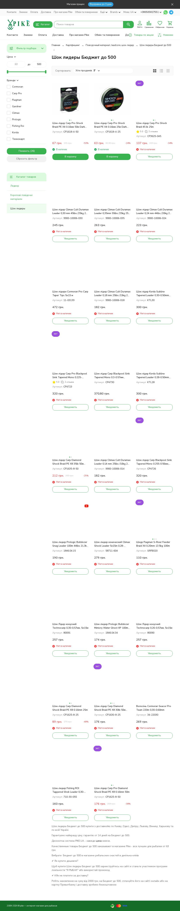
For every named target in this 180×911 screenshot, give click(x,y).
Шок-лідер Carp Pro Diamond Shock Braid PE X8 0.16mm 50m (112, 790)
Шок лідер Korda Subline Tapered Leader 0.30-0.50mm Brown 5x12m (152, 293)
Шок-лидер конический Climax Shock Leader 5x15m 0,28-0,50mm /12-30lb (112, 544)
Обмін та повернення (86, 12)
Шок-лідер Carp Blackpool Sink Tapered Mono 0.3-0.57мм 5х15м (112, 375)
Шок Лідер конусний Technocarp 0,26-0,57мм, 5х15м (154, 626)
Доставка (46, 12)
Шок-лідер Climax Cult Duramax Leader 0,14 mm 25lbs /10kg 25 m (112, 462)
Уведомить (154, 156)
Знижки (23, 12)
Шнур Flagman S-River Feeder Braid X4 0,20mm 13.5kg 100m (153, 543)
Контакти (11, 12)
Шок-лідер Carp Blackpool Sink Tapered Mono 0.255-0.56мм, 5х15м (154, 462)
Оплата (34, 12)
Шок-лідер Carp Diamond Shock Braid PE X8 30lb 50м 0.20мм (110, 708)
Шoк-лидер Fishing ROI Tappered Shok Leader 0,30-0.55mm (68, 790)
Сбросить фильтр (26, 158)
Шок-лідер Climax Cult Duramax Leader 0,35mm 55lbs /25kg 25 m (112, 211)
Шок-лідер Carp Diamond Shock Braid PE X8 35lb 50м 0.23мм (68, 462)
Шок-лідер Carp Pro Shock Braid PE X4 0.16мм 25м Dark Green (110, 125)
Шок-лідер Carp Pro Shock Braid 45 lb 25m (151, 125)
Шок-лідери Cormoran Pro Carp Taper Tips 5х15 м (70, 293)
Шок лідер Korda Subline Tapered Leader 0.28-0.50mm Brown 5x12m (152, 375)
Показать (24, 151)
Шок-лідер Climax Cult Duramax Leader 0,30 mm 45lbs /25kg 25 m (70, 211)
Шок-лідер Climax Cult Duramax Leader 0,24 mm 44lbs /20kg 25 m (154, 211)
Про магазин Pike (63, 12)
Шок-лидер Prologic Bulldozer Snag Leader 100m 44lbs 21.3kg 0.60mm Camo (70, 544)
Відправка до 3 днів (101, 4)
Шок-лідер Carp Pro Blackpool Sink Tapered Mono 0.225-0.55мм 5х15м (69, 375)
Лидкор (14, 185)
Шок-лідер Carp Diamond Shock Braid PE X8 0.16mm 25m (70, 708)
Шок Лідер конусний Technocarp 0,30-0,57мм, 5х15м (70, 626)
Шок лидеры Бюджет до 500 (155, 45)
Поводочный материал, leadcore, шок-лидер (110, 45)
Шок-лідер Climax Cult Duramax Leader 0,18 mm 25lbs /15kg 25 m (112, 293)
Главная (56, 45)
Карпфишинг (73, 45)
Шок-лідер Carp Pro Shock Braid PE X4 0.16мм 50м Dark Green (68, 125)
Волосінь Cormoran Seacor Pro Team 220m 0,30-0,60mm (153, 708)
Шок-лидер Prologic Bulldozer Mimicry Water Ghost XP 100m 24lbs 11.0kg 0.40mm (111, 626)
